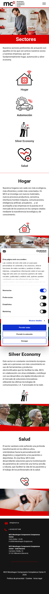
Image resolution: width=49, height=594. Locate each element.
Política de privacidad (15, 578)
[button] (17, 566)
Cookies (29, 578)
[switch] (43, 297)
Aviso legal (37, 578)
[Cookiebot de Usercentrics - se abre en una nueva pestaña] (36, 251)
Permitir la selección (24, 334)
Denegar (24, 341)
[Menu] (44, 4)
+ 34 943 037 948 (15, 529)
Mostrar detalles (35, 321)
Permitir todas (24, 327)
